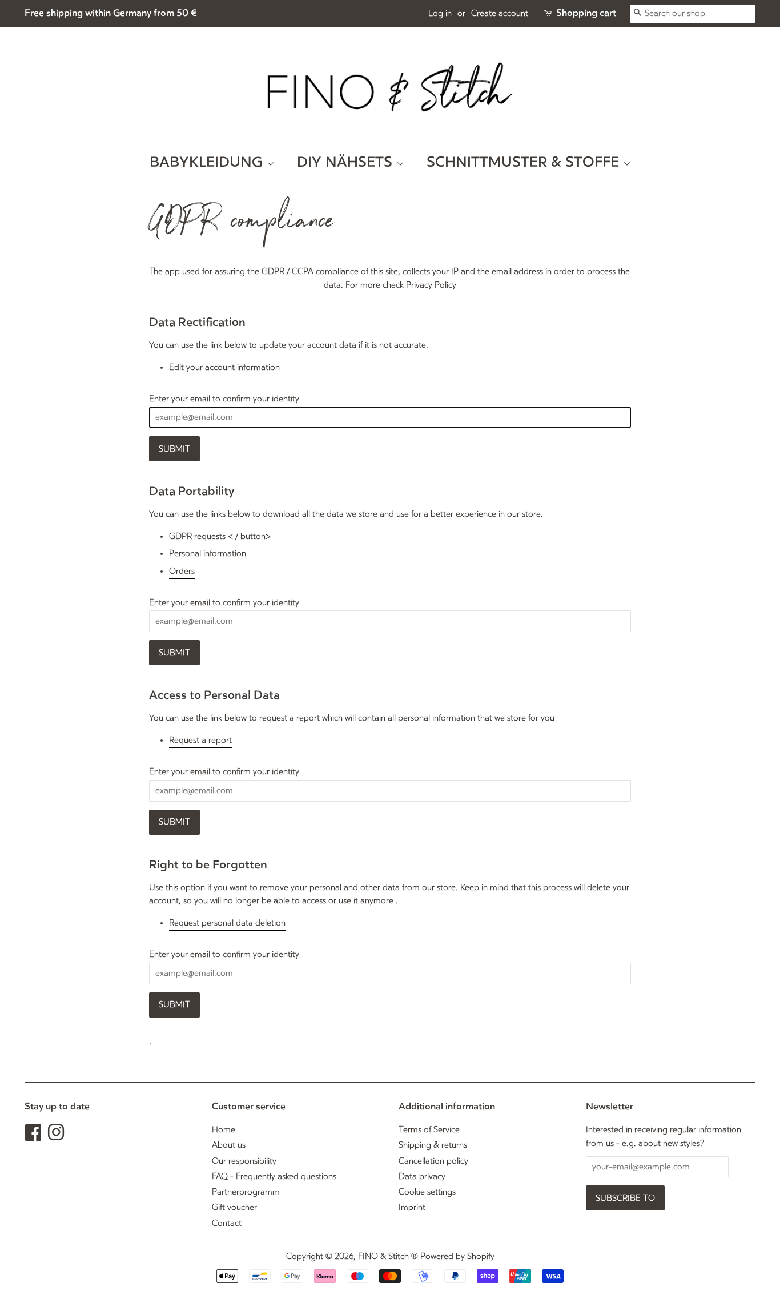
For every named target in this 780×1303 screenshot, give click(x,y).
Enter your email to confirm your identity (224, 399)
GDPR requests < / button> (220, 536)
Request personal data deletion (227, 923)
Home (223, 1130)
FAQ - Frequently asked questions (274, 1176)
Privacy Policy (431, 285)
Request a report (200, 740)
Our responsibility (244, 1161)
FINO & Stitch (383, 1256)
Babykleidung (208, 162)
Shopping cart (586, 13)
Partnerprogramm (246, 1192)
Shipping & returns (433, 1145)
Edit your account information (224, 367)
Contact (227, 1223)
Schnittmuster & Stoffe (525, 162)
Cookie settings (427, 1192)
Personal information (207, 553)
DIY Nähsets (346, 162)
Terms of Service (429, 1130)
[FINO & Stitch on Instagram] (56, 1136)
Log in (440, 13)
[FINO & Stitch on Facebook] (33, 1136)
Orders (182, 571)
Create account (499, 13)
